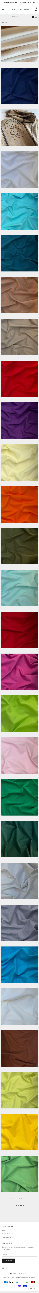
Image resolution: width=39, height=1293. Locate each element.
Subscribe (8, 1261)
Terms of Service (7, 1234)
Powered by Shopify (29, 1277)
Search (4, 1230)
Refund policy (6, 1237)
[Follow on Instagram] (3, 1268)
